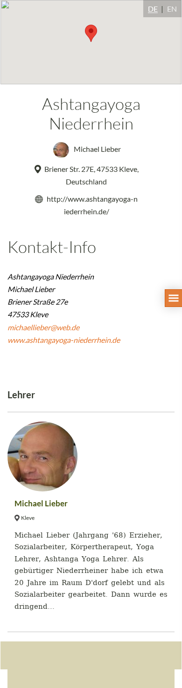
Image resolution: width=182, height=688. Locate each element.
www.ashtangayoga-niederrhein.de (63, 339)
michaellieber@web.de (43, 327)
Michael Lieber (96, 148)
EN (172, 8)
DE (153, 8)
